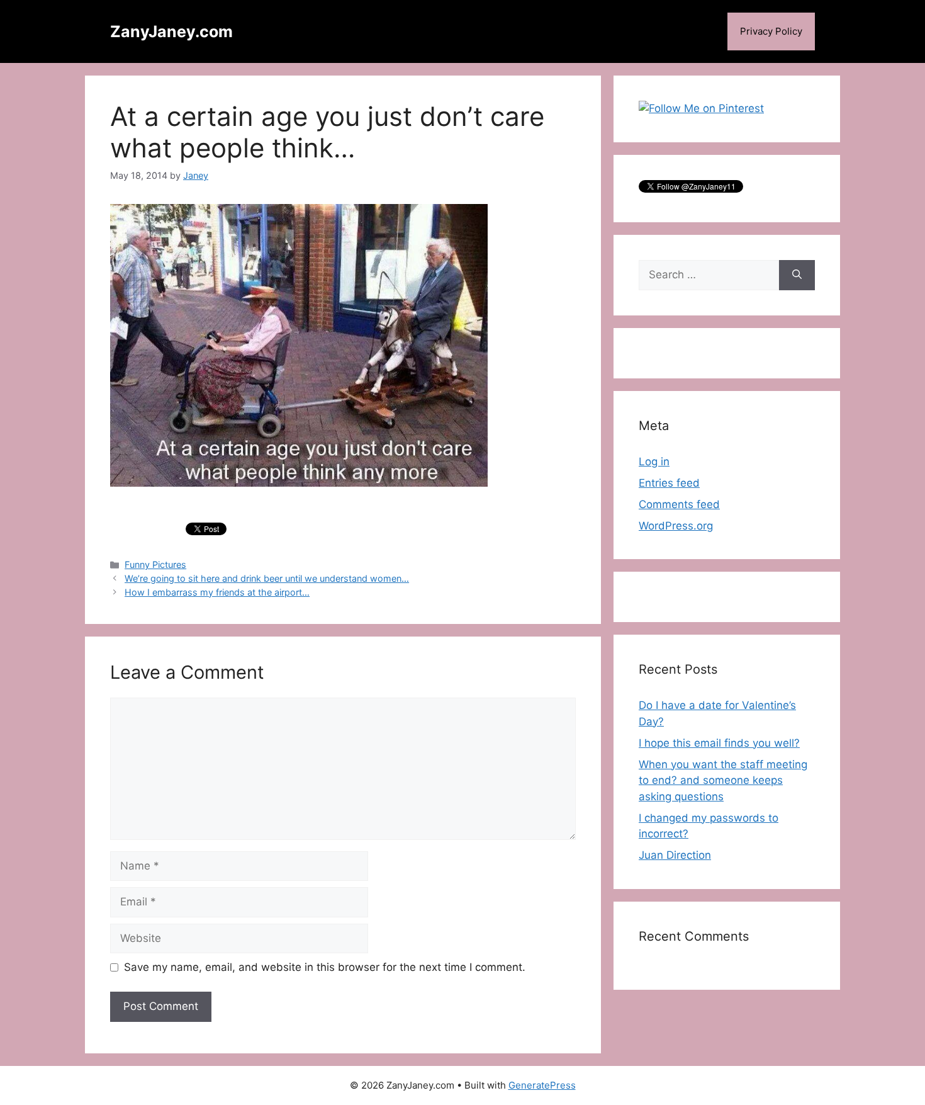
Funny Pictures (155, 564)
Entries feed (669, 483)
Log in (654, 461)
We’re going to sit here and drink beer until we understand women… (267, 578)
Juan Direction (675, 855)
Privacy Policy (771, 31)
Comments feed (679, 504)
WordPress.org (676, 525)
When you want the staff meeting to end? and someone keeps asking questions (723, 780)
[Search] (797, 275)
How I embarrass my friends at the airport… (217, 592)
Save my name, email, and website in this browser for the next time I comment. (324, 967)
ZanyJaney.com (171, 31)
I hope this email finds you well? (719, 743)
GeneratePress (542, 1085)
